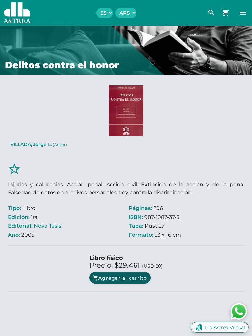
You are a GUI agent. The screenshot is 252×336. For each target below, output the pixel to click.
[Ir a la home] (15, 12)
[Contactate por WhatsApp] (239, 311)
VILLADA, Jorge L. (38, 144)
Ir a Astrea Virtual (225, 327)
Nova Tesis (47, 226)
